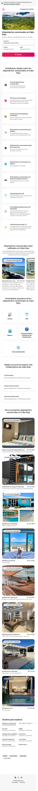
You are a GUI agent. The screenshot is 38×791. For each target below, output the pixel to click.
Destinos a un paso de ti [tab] (9, 723)
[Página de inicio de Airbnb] (3, 9)
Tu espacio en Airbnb (26, 9)
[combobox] (18, 43)
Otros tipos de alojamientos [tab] (27, 723)
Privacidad (15, 782)
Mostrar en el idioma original (12, 4)
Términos (22, 782)
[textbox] (10, 49)
